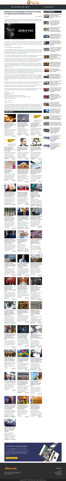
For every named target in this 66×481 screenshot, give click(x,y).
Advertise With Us (58, 472)
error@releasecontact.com (35, 105)
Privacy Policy (59, 474)
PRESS (23, 7)
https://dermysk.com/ (18, 47)
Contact (60, 470)
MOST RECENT (18, 7)
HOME (12, 7)
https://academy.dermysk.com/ (31, 89)
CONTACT (27, 7)
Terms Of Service (58, 473)
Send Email (9, 94)
